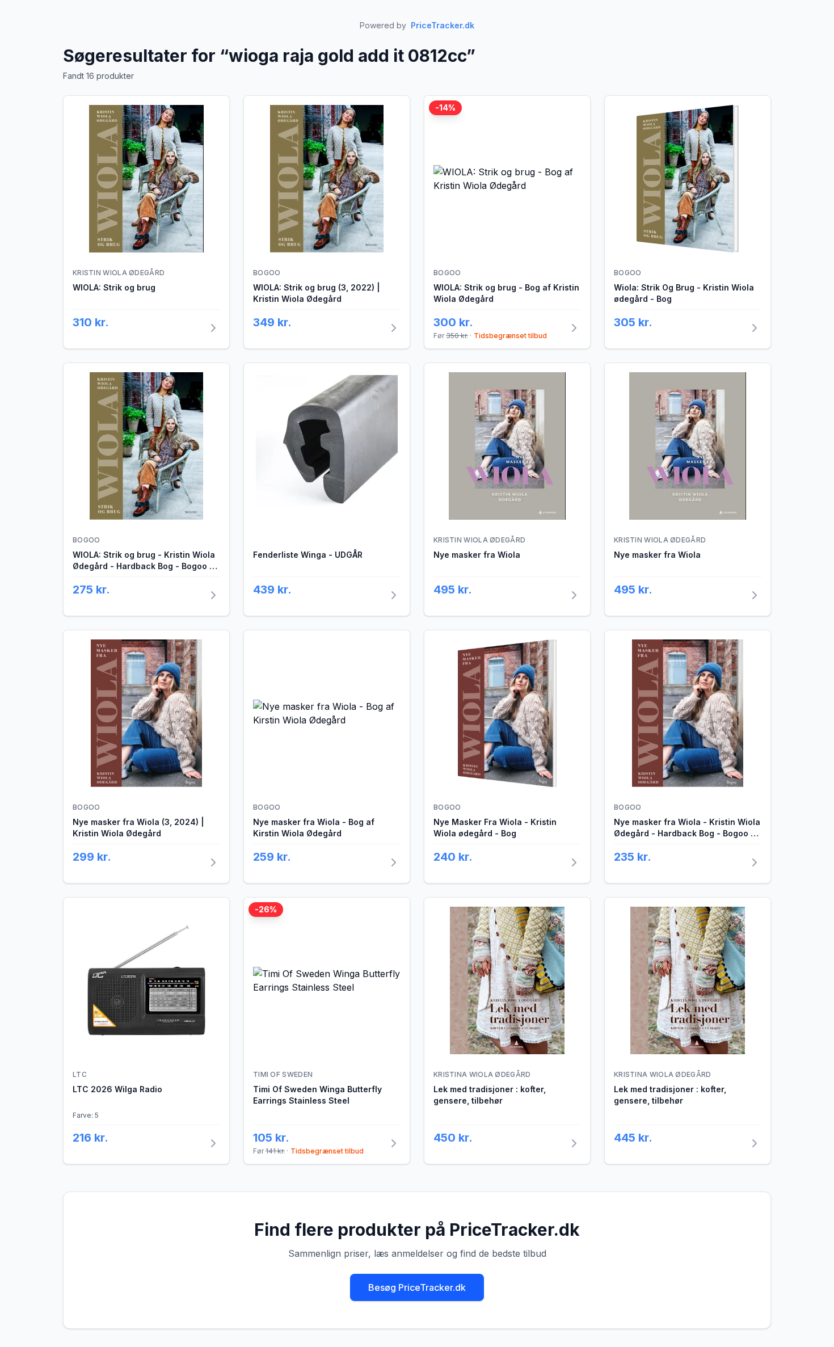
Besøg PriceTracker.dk (417, 1287)
